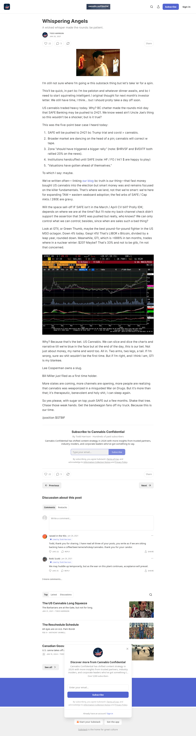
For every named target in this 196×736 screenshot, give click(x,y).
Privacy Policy (121, 704)
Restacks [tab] (62, 507)
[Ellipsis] (152, 535)
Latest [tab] (54, 594)
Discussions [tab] (66, 594)
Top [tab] (46, 594)
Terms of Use (113, 701)
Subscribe (170, 6)
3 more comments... (52, 579)
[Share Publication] (158, 7)
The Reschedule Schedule (60, 624)
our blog (88, 181)
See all (48, 667)
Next (144, 485)
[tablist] (55, 507)
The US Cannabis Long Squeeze (64, 603)
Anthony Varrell (57, 632)
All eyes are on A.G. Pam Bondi (58, 628)
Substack (82, 729)
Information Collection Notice (97, 704)
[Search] (152, 7)
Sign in (186, 6)
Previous (54, 485)
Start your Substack (89, 721)
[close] (127, 648)
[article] (98, 609)
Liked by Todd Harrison (62, 539)
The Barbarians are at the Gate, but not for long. (67, 607)
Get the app (113, 721)
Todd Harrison (57, 33)
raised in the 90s (57, 535)
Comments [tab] (49, 507)
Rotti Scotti (54, 558)
